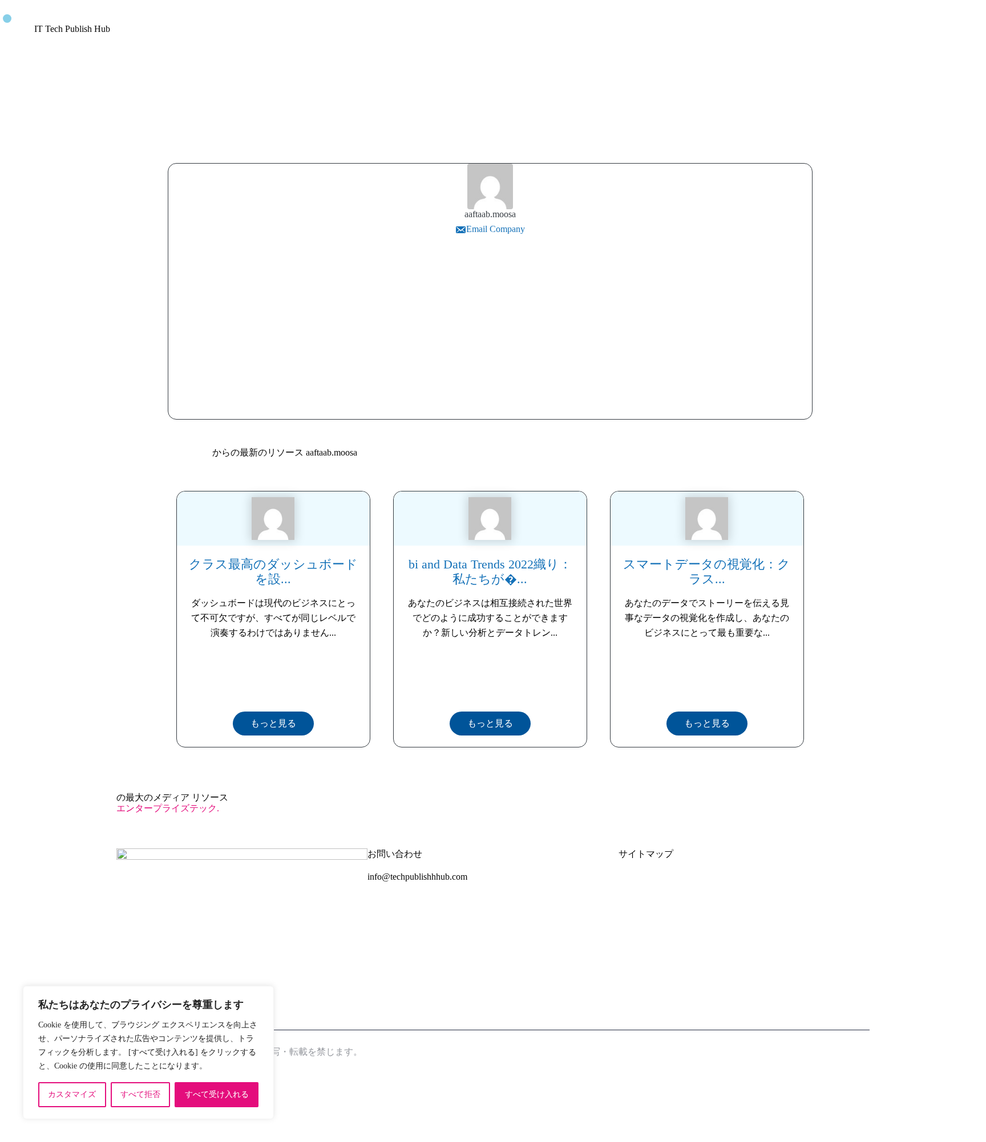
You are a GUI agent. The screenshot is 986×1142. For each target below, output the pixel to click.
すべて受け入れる (217, 1094)
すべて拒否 (140, 1094)
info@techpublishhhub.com (417, 876)
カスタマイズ (72, 1094)
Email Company (495, 229)
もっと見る (273, 723)
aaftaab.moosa (490, 214)
